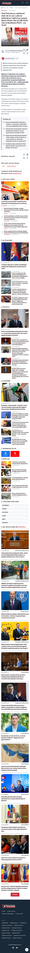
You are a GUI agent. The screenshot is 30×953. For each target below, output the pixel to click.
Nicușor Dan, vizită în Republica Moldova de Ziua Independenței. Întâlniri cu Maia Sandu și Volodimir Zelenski (14, 888)
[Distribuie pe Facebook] (27, 49)
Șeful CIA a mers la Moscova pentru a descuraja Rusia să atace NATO (13, 859)
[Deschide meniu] (27, 3)
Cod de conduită (19, 913)
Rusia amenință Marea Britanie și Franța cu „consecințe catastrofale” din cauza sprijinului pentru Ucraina (16, 124)
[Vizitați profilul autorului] (2, 51)
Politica (11, 7)
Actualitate (4, 205)
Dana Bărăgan (25, 884)
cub (3, 166)
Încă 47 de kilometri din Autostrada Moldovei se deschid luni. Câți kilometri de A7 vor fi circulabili (20, 275)
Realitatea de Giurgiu (6, 938)
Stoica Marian (25, 672)
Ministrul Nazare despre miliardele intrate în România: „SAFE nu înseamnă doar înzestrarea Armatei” (15, 616)
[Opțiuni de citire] (26, 949)
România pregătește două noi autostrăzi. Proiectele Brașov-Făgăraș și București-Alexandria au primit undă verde (20, 301)
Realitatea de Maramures (18, 51)
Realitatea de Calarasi (16, 928)
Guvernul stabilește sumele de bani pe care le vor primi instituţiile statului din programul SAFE (20, 416)
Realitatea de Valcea (17, 938)
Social (5, 213)
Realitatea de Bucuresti (7, 935)
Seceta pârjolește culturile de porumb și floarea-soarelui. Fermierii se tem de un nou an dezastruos (16, 217)
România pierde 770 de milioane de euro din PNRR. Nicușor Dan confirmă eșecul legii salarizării (20, 442)
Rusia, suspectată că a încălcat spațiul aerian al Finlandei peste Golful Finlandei (16, 232)
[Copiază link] (24, 49)
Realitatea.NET (5, 923)
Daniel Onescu (25, 611)
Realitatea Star (23, 923)
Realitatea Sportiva (14, 923)
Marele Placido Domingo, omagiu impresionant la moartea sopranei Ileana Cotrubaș (16, 210)
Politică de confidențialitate (8, 913)
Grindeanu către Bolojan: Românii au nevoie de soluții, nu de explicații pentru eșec (14, 829)
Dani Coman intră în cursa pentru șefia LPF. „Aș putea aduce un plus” (20, 283)
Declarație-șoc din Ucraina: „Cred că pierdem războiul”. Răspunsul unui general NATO (13, 738)
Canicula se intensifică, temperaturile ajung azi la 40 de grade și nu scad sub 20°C (13, 203)
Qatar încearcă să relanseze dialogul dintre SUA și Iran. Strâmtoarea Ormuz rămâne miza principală (13, 768)
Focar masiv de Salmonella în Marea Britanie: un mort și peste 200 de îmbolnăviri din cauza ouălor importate (15, 225)
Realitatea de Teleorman (7, 925)
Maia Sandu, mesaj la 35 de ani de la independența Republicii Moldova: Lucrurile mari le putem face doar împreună (13, 678)
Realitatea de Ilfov (6, 930)
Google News (17, 173)
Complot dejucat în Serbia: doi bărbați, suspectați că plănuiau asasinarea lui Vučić (14, 266)
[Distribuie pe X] (27, 53)
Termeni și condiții (11, 911)
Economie (6, 221)
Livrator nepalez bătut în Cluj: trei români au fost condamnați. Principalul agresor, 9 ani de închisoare (20, 292)
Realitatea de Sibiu (16, 933)
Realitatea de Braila (6, 933)
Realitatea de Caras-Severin (20, 935)
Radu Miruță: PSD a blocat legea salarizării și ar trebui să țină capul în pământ (13, 799)
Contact (3, 911)
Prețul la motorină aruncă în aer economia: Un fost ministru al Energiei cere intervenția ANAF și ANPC (20, 425)
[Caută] (22, 3)
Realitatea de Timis (6, 928)
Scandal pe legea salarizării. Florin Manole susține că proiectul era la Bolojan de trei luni (16, 145)
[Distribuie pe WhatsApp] (24, 53)
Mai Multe (15, 894)
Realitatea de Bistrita (18, 925)
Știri (7, 7)
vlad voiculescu (11, 166)
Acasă (4, 7)
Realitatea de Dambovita (17, 930)
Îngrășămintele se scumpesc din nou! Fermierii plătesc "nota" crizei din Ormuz (20, 433)
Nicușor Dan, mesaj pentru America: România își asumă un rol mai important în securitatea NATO (16, 130)
